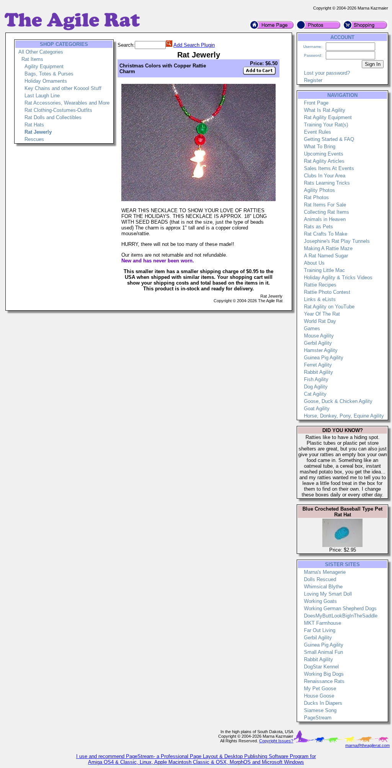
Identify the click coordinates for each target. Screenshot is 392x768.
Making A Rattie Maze (328, 248)
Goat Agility (317, 408)
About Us (314, 263)
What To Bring (319, 146)
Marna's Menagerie (325, 572)
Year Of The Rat (322, 314)
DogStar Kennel (321, 667)
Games (312, 328)
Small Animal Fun (323, 652)
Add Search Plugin (194, 45)
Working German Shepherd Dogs (340, 608)
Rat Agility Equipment (328, 117)
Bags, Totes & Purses (49, 74)
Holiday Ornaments (45, 81)
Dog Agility (316, 387)
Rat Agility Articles (324, 161)
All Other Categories (40, 52)
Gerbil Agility (318, 343)
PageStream (318, 718)
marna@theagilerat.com (367, 745)
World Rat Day (320, 321)
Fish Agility (316, 379)
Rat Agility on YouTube (329, 306)
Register (313, 80)
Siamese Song (320, 710)
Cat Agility (315, 394)
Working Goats (320, 601)
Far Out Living (319, 630)
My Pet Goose (320, 688)
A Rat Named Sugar (326, 256)
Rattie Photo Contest (327, 292)
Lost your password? (327, 73)
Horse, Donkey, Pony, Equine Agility (344, 416)
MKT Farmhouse (322, 623)
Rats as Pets (318, 226)
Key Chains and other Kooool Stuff (62, 88)
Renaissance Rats (324, 681)
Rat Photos (316, 197)
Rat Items (32, 59)
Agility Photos (319, 190)
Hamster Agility (321, 350)
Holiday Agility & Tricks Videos (338, 277)
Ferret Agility (318, 365)
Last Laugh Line (42, 95)
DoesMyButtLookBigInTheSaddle (340, 616)
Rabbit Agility (318, 372)
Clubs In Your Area (324, 175)
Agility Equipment (44, 66)
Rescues (34, 139)
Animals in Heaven (325, 219)
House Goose (319, 696)
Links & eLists (320, 299)
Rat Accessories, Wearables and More (66, 103)
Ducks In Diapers (323, 703)
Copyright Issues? (276, 741)
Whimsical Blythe (323, 587)
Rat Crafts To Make (325, 234)
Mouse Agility (319, 336)
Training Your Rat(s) (326, 125)
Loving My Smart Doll (328, 594)
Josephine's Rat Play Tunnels (337, 241)
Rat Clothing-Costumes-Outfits (58, 110)
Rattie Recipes (320, 285)
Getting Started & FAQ (329, 139)
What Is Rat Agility (324, 110)
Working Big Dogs (324, 674)
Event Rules (317, 132)
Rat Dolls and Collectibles (53, 117)
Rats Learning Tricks (327, 183)
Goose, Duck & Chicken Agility (338, 401)
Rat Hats (34, 125)
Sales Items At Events (329, 168)
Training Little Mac (324, 270)
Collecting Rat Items (326, 212)
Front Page (316, 103)
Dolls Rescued (320, 579)
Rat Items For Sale (325, 205)
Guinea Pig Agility (323, 357)
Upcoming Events (323, 154)
